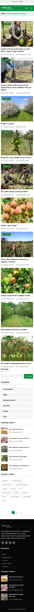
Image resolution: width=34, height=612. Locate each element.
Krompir (13, 489)
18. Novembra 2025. (16, 459)
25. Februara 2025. (23, 161)
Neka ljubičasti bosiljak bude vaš (19, 447)
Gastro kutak (6, 564)
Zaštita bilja (26, 496)
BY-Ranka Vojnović (8, 54)
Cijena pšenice (7, 485)
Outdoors (5, 567)
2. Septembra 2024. (24, 333)
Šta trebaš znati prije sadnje (18, 456)
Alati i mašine (8, 389)
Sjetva (4, 496)
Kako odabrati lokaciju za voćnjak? (14, 329)
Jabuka (5, 489)
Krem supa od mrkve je (16, 429)
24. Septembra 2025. (24, 54)
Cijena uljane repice (22, 485)
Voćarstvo (6, 24)
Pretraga (4, 369)
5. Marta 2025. (22, 127)
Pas (21, 489)
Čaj (4, 500)
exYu (5, 417)
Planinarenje (6, 492)
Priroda (4, 560)
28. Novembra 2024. (24, 195)
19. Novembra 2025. (16, 450)
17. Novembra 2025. (16, 469)
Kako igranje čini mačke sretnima (19, 438)
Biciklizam (5, 481)
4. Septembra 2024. (24, 265)
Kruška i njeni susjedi (9, 225)
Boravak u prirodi (9, 400)
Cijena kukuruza (17, 481)
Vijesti (4, 554)
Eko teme (6, 406)
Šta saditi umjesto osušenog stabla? (14, 191)
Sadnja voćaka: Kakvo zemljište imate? (15, 295)
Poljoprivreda (6, 557)
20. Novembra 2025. (17, 441)
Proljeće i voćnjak (7, 124)
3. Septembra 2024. (24, 299)
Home (3, 14)
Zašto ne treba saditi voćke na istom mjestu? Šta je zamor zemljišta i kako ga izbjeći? (16, 88)
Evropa (5, 411)
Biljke (5, 395)
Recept (16, 492)
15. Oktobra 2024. (23, 228)
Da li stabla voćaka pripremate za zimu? (16, 363)
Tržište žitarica (14, 496)
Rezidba (24, 492)
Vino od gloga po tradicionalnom (19, 465)
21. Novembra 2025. (16, 432)
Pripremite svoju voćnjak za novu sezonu (16, 157)
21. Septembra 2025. (24, 93)
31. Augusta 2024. (23, 366)
